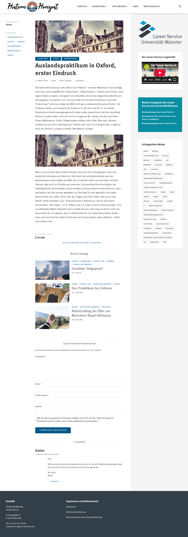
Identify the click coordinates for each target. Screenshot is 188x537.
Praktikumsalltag (155, 206)
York (164, 242)
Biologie (75, 261)
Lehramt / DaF (99, 261)
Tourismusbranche (150, 233)
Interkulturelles (14, 51)
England (10, 42)
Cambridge (158, 160)
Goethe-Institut (149, 183)
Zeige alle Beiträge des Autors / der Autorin (82, 243)
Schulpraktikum (162, 224)
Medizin (75, 307)
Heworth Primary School (153, 188)
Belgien (166, 156)
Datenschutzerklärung (76, 512)
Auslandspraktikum (15, 37)
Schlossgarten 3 (13, 515)
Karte (136, 6)
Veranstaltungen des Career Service (158, 112)
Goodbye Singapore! (87, 269)
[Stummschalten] (169, 79)
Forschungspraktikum (152, 174)
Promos (163, 219)
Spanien (117, 284)
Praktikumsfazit (168, 210)
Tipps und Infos (119, 6)
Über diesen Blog (151, 6)
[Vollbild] (174, 79)
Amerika (155, 151)
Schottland (105, 307)
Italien (172, 192)
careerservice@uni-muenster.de (20, 527)
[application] (160, 72)
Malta (165, 197)
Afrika (145, 151)
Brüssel (146, 160)
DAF (167, 160)
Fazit (145, 169)
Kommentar (40, 357)
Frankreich (169, 174)
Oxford (10, 55)
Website (38, 407)
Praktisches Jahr (149, 219)
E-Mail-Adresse (42, 395)
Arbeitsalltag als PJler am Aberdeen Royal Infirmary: (91, 313)
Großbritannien (14, 46)
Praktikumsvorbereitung (153, 215)
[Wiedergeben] (145, 79)
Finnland (154, 169)
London (146, 197)
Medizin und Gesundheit (89, 307)
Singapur (110, 261)
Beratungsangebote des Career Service (159, 123)
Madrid (156, 197)
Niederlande (158, 201)
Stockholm (169, 228)
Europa (56, 59)
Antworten (54, 481)
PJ (144, 206)
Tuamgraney (167, 233)
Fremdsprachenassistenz (153, 178)
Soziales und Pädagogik (82, 264)
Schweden (147, 228)
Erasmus (21, 42)
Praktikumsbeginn (150, 210)
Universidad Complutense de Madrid (157, 238)
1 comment (79, 81)
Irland (163, 192)
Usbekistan (154, 242)
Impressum (71, 507)
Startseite (82, 6)
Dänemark (147, 165)
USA (144, 242)
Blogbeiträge (98, 6)
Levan (9, 25)
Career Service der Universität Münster (85, 517)
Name (38, 384)
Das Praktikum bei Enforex (92, 288)
